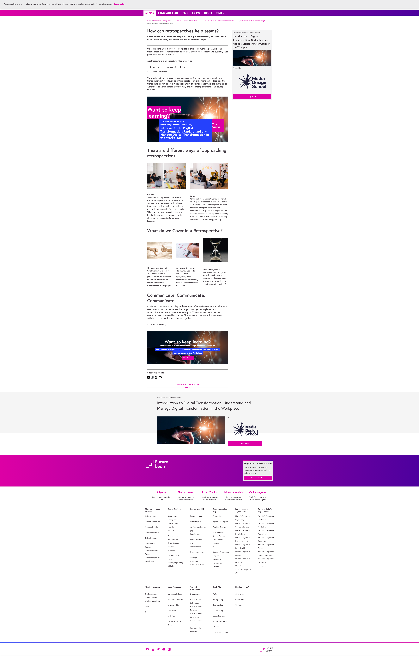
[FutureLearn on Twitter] (158, 649)
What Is (220, 12)
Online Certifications (153, 522)
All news (149, 12)
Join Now (251, 96)
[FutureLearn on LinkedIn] (169, 649)
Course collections (197, 565)
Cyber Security (195, 547)
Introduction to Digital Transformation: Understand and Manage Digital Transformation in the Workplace (228, 21)
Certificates (172, 610)
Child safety (239, 594)
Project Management (197, 552)
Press (185, 12)
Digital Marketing (196, 516)
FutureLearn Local (168, 12)
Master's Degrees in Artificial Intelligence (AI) (243, 569)
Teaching (171, 530)
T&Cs (215, 594)
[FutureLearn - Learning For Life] (266, 648)
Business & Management (162, 21)
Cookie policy (218, 610)
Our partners (194, 594)
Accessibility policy (220, 621)
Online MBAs (217, 516)
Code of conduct (219, 616)
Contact (238, 605)
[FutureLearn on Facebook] (148, 649)
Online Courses (150, 516)
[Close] (415, 4)
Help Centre (239, 599)
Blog (147, 612)
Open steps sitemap (220, 632)
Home (149, 21)
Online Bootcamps (152, 532)
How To (208, 12)
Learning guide (173, 605)
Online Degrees (150, 538)
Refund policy (218, 605)
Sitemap (216, 627)
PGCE (215, 547)
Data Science (195, 534)
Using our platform (175, 594)
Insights (195, 12)
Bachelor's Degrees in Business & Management (266, 562)
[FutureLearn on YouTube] (164, 649)
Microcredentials (151, 527)
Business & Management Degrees (217, 562)
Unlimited (171, 616)
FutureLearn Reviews (175, 599)
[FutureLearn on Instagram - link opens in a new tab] (153, 649)
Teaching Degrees (219, 527)
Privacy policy (218, 599)
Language (171, 550)
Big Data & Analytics (180, 21)
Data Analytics (195, 522)
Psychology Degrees (220, 522)
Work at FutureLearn (152, 601)
